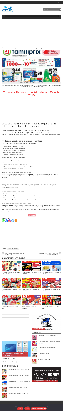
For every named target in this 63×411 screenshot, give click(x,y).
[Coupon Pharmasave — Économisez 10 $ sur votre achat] (34, 345)
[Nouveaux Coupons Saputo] (34, 363)
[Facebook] (6, 220)
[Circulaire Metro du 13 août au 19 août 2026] (51, 287)
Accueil (5, 48)
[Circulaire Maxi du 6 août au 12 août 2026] (51, 304)
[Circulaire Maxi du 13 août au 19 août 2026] (31, 287)
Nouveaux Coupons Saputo (44, 359)
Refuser (27, 408)
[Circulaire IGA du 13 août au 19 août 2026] (11, 287)
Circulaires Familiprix (13, 248)
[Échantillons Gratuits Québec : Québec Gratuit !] (7, 10)
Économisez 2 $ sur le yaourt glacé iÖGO (48, 335)
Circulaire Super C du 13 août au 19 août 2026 (18, 375)
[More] (16, 220)
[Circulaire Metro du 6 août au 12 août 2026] (31, 304)
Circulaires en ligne (12, 48)
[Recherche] (60, 9)
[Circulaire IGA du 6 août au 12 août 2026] (11, 304)
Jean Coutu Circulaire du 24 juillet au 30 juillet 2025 (14, 253)
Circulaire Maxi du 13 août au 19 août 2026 (18, 393)
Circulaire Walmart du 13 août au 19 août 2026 (19, 381)
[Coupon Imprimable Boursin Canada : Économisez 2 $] (34, 351)
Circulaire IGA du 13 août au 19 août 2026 (17, 387)
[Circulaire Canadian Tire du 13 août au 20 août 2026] (11, 270)
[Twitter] (12, 220)
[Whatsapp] (3, 220)
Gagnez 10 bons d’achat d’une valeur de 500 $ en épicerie (48, 253)
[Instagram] (9, 220)
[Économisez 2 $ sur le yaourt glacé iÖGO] (34, 339)
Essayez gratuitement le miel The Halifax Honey (45, 381)
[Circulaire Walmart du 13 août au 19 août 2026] (51, 270)
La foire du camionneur (39, 329)
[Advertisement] (31, 33)
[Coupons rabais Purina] (34, 357)
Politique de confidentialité (39, 408)
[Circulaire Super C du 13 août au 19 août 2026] (31, 270)
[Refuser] (61, 407)
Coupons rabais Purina (43, 353)
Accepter (20, 408)
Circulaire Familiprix (23, 48)
